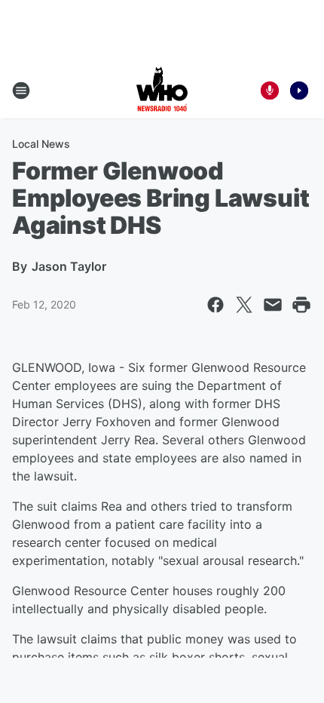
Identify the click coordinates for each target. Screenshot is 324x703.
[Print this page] (301, 304)
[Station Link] (162, 90)
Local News (41, 143)
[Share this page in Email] (272, 304)
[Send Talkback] (270, 90)
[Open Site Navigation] (21, 90)
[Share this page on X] (244, 304)
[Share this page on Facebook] (215, 304)
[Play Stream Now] (299, 90)
